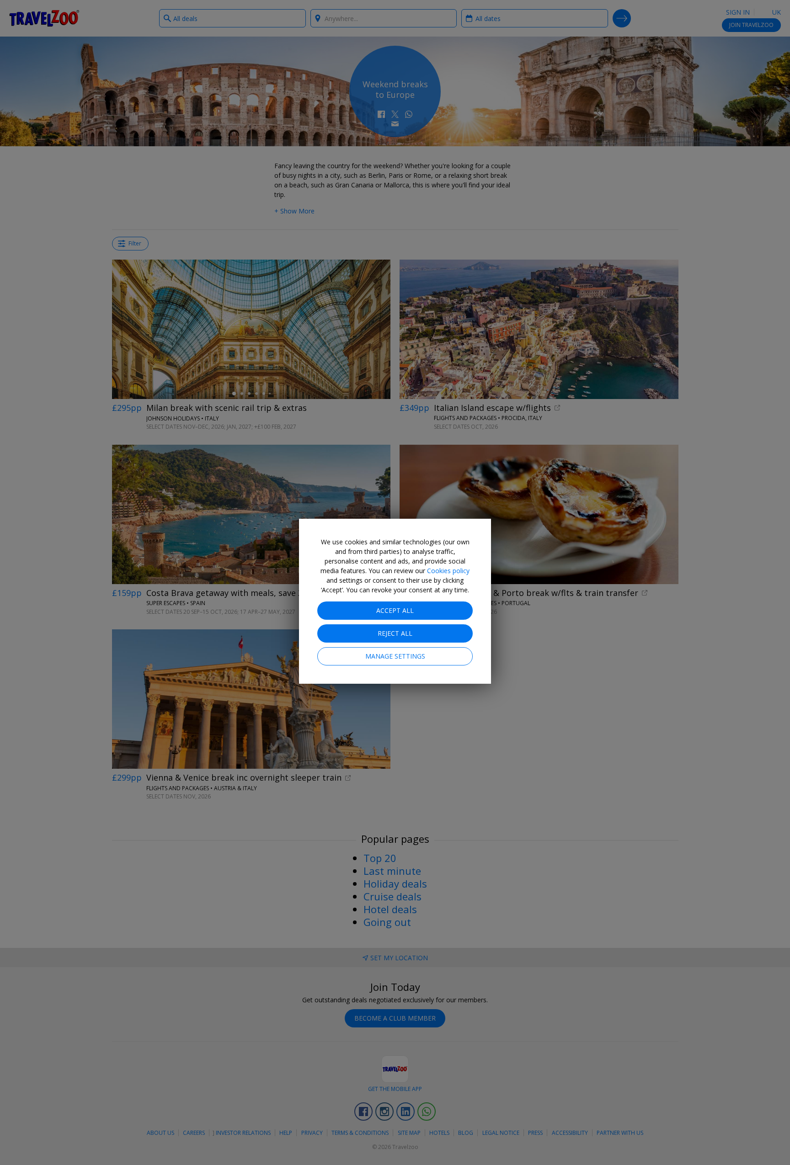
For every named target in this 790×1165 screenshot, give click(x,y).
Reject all (395, 633)
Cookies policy (448, 570)
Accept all (395, 610)
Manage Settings (395, 656)
